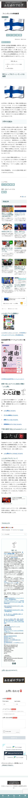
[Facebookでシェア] (10, 35)
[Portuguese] (12, 527)
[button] (20, 35)
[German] (6, 527)
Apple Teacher (14, 557)
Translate (21, 529)
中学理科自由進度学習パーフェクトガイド (12, 379)
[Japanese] (9, 527)
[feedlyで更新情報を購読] (2, 192)
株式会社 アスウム (8, 637)
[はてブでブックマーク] (14, 35)
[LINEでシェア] (17, 35)
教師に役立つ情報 (6, 42)
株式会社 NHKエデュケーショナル (12, 626)
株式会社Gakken (8, 629)
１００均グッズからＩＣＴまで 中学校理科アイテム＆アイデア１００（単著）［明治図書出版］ (14, 602)
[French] (5, 527)
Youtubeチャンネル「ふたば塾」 (11, 582)
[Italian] (8, 527)
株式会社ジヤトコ (8, 641)
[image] (14, 91)
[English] (3, 527)
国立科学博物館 (7, 628)
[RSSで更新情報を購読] (5, 192)
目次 (12, 61)
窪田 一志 (14, 550)
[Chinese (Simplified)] (2, 527)
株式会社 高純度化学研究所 (10, 636)
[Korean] (11, 527)
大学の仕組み (10, 68)
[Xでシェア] (7, 35)
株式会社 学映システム (9, 638)
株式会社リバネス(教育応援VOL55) (12, 640)
